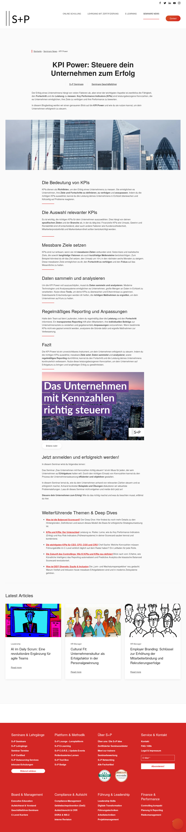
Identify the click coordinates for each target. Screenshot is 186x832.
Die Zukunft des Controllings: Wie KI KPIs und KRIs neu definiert (79, 553)
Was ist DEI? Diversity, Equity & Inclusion (67, 566)
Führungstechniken (108, 810)
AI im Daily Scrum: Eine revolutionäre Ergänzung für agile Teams (31, 653)
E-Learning (131, 13)
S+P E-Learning (63, 746)
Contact (173, 18)
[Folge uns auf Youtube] (174, 3)
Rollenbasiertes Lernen (67, 755)
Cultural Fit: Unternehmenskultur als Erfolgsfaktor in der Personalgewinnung (88, 656)
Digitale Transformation (110, 805)
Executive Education (22, 800)
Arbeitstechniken (106, 814)
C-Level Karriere (19, 814)
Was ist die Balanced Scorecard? (63, 519)
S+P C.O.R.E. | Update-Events (70, 750)
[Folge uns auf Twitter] (165, 3)
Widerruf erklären (28, 771)
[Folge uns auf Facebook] (160, 3)
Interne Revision (63, 819)
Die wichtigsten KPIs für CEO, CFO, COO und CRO (72, 544)
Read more (16, 667)
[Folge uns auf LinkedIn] (169, 3)
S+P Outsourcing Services (25, 759)
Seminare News (151, 13)
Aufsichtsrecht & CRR (66, 810)
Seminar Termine (20, 750)
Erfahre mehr (51, 445)
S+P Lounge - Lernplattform (69, 741)
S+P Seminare (76, 84)
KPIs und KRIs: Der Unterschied (62, 532)
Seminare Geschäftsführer (104, 84)
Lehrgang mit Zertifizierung (103, 13)
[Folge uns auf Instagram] (179, 3)
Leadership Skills (107, 800)
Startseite (37, 51)
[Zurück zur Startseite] (17, 18)
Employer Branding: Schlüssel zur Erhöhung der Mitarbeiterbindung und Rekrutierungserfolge (151, 656)
